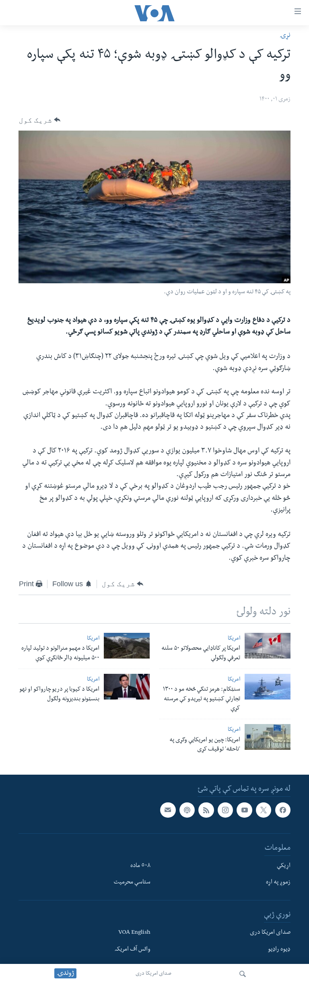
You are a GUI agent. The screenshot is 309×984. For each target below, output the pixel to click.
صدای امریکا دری (153, 974)
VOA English (134, 933)
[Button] (39, 120)
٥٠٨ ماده (140, 866)
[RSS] (206, 810)
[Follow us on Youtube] (244, 810)
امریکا (234, 639)
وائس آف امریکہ (132, 949)
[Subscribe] (167, 810)
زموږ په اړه (278, 883)
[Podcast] (187, 810)
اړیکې (283, 866)
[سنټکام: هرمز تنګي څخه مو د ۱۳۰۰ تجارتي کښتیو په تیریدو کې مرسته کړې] (267, 687)
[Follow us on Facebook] (282, 810)
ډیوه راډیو (279, 949)
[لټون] (243, 974)
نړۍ (285, 36)
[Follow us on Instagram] (225, 810)
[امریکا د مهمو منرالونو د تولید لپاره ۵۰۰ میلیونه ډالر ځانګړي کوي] (127, 646)
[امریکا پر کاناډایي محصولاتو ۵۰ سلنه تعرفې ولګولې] (267, 646)
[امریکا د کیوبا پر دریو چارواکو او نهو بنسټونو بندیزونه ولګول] (127, 687)
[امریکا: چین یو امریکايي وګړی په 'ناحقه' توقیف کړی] (267, 737)
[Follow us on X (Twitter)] (263, 810)
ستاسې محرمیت (131, 883)
